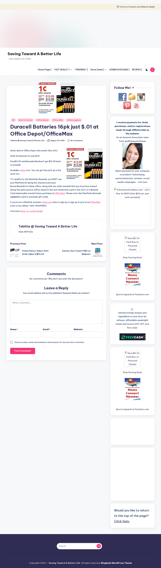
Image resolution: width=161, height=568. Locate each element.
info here (142, 182)
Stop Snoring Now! (132, 257)
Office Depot (42, 120)
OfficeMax (60, 193)
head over (47, 202)
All (13, 120)
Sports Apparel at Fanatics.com (132, 294)
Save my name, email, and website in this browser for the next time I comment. (49, 342)
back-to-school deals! (31, 211)
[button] (25, 231)
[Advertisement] (80, 28)
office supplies (74, 120)
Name (14, 329)
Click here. (122, 521)
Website (78, 329)
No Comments (77, 140)
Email (46, 329)
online (23, 170)
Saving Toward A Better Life (34, 53)
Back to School (25, 120)
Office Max (58, 120)
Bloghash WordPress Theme (116, 563)
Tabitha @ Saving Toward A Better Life (47, 226)
